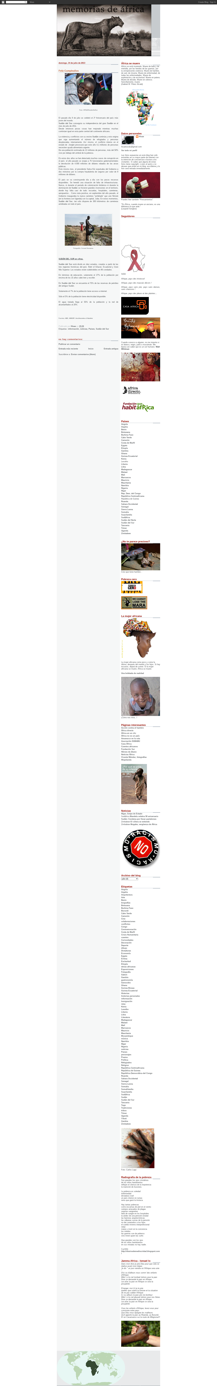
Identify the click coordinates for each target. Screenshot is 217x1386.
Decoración (126, 943)
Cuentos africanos (129, 746)
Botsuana (125, 905)
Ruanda (124, 501)
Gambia (124, 451)
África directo (127, 730)
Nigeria (124, 488)
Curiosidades (127, 940)
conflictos (125, 924)
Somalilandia (127, 1089)
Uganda (124, 531)
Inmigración (126, 1001)
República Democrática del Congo (136, 1073)
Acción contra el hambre (132, 728)
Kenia (123, 459)
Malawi (124, 472)
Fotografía (125, 972)
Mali (123, 475)
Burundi (125, 911)
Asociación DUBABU (130, 741)
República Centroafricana (132, 496)
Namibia (125, 485)
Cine (123, 919)
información (73, 329)
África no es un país (130, 736)
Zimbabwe (126, 533)
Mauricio (125, 480)
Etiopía (124, 448)
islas (123, 1004)
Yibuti (124, 1118)
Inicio (90, 349)
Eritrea (124, 959)
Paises (92, 329)
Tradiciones (126, 1108)
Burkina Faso (127, 435)
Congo (124, 927)
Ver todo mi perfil (129, 150)
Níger (123, 491)
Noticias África (127, 754)
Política (124, 1060)
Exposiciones (127, 969)
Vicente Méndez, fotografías (134, 757)
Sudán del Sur (65, 123)
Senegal (125, 507)
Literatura (125, 1017)
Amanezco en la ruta (130, 738)
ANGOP (72, 318)
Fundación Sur (128, 749)
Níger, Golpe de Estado (131, 814)
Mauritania (126, 483)
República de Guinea (130, 1070)
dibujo (124, 948)
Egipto (124, 445)
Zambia (124, 1121)
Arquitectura (126, 895)
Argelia (124, 427)
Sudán (110, 123)
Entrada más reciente (68, 349)
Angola (124, 424)
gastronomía (127, 980)
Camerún (125, 440)
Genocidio (126, 983)
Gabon (124, 975)
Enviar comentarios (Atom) (83, 354)
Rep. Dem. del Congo (131, 493)
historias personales (130, 996)
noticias (83, 329)
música (124, 1039)
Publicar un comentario (69, 344)
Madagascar (126, 469)
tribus (124, 1110)
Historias (125, 993)
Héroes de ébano (129, 752)
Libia (123, 467)
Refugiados (126, 1062)
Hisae (141, 136)
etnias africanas (128, 967)
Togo (123, 1105)
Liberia (124, 464)
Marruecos (126, 477)
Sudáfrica (125, 517)
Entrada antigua (111, 349)
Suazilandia (126, 515)
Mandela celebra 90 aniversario (144, 816)
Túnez (124, 528)
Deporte (124, 945)
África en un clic (128, 733)
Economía (125, 953)
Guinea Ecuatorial (129, 456)
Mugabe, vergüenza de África (143, 824)
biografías (125, 903)
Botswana (125, 432)
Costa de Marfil (128, 443)
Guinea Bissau (127, 988)
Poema (124, 1057)
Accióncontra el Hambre (84, 318)
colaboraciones (128, 921)
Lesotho (125, 1009)
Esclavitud (126, 961)
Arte (123, 897)
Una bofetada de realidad (132, 673)
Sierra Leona (127, 509)
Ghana (124, 453)
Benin (124, 429)
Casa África (126, 744)
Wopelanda (126, 760)
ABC (66, 318)
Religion (125, 1065)
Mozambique (127, 1036)
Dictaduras (126, 951)
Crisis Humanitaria (129, 935)
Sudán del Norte (128, 520)
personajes (126, 1054)
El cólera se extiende (140, 822)
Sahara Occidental (129, 504)
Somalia (125, 512)
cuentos (124, 937)
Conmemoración (128, 929)
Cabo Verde (126, 437)
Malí (123, 1025)
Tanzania (125, 525)
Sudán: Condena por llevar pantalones (138, 819)
